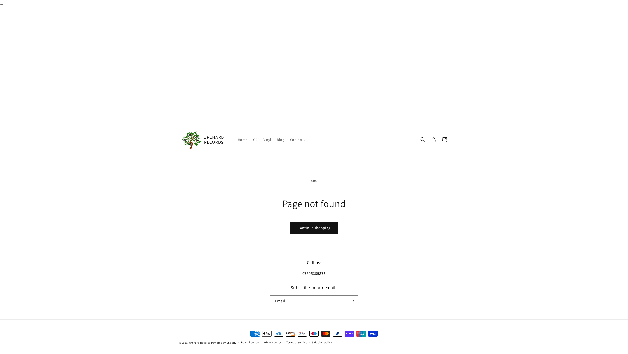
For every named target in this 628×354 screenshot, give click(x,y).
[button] (423, 139)
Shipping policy (322, 342)
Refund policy (250, 342)
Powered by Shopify (223, 342)
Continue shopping (314, 227)
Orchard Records (200, 342)
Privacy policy (272, 342)
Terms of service (296, 342)
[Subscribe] (352, 301)
